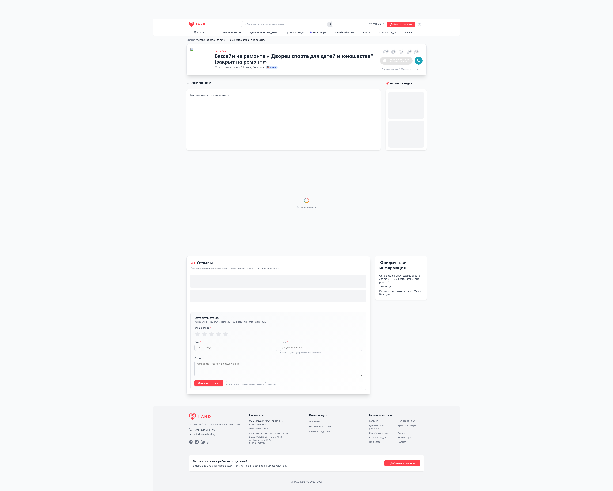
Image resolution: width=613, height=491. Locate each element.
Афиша (366, 32)
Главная (190, 39)
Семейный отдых (344, 32)
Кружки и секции (295, 32)
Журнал (409, 32)
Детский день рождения (263, 32)
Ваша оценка (202, 327)
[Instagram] (203, 442)
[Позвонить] (419, 61)
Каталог (201, 32)
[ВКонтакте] (197, 442)
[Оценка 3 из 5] (211, 334)
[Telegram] (191, 442)
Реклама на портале (320, 426)
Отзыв (198, 358)
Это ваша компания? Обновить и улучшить (401, 69)
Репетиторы (319, 32)
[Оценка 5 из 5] (226, 334)
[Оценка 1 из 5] (197, 334)
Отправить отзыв (208, 383)
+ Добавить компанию (401, 24)
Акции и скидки (387, 32)
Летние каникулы (232, 32)
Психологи (375, 441)
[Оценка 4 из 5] (219, 334)
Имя (197, 341)
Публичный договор (320, 431)
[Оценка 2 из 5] (204, 334)
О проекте (314, 421)
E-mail (284, 341)
